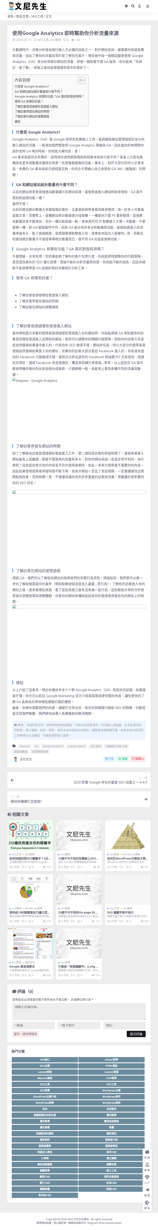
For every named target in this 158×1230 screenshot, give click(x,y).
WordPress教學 (131, 854)
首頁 (10, 16)
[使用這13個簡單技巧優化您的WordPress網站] (30, 889)
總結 (17, 121)
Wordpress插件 (111, 1096)
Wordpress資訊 (111, 1103)
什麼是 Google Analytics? (32, 86)
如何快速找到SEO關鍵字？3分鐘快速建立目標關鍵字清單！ (28, 860)
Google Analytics (53, 746)
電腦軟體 (45, 1189)
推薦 (111, 1127)
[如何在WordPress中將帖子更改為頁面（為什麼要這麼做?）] (128, 835)
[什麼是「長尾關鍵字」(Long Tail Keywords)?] (79, 944)
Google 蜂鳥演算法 (22, 966)
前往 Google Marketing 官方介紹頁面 (67, 696)
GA (36, 746)
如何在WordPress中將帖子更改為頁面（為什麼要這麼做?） (128, 860)
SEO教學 (55, 40)
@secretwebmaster (110, 1223)
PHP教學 (112, 1078)
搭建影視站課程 (44, 1133)
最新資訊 (30, 962)
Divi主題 (45, 1066)
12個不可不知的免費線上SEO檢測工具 (78, 860)
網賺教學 (45, 1170)
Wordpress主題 (111, 1090)
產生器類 (111, 1158)
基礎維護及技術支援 (45, 1115)
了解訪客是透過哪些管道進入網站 (36, 106)
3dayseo (25, 746)
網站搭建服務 (44, 1164)
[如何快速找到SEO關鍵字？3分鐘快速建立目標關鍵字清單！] (30, 835)
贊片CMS (45, 1183)
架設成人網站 (44, 1152)
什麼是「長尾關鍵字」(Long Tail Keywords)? (78, 968)
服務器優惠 (45, 1146)
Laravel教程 (45, 1072)
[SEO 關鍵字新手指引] (128, 889)
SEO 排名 (95, 746)
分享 (111, 758)
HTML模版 (111, 1066)
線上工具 (111, 1170)
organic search (77, 746)
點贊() (139, 758)
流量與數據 (20, 751)
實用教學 (111, 1115)
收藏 (124, 758)
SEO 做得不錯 (79, 345)
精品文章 (22, 16)
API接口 (45, 1059)
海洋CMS (111, 1152)
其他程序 (111, 1109)
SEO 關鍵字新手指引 (120, 912)
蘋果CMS (45, 1176)
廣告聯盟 (45, 1127)
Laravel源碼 (111, 1072)
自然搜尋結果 (40, 751)
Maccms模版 (44, 1078)
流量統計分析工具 (116, 746)
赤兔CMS (111, 1183)
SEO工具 (37, 16)
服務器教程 (111, 1146)
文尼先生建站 (81, 1219)
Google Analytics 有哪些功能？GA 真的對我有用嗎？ (49, 96)
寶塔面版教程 (111, 1121)
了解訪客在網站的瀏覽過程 (32, 116)
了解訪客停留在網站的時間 (32, 111)
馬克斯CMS (44, 1195)
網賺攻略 (111, 1164)
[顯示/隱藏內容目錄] (79, 80)
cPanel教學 (111, 1059)
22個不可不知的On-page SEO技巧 (77, 914)
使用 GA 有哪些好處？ (29, 101)
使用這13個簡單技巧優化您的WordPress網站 (29, 914)
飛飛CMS (111, 1189)
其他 (44, 1109)
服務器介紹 (111, 1139)
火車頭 (45, 1158)
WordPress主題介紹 (44, 1096)
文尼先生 (26, 759)
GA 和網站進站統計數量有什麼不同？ (39, 91)
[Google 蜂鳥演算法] (30, 944)
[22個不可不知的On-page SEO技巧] (79, 889)
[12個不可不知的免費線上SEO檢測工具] (79, 835)
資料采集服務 (111, 1176)
